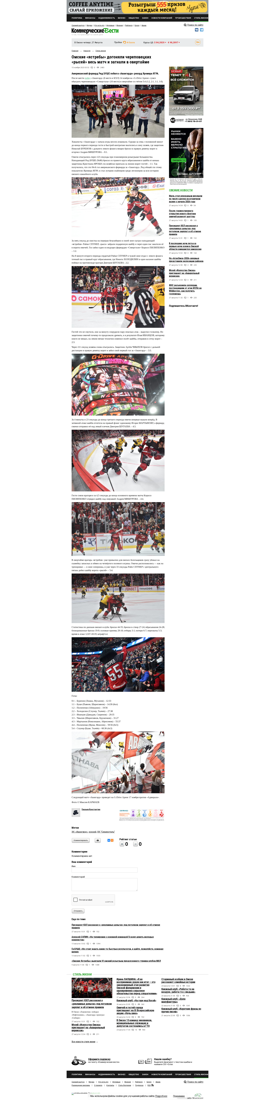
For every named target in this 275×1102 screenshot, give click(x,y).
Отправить (78, 911)
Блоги (137, 25)
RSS (149, 1085)
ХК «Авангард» (80, 831)
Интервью (110, 25)
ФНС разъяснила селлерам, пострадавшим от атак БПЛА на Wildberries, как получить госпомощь (185, 289)
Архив (144, 25)
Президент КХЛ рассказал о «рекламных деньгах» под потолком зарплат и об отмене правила (185, 230)
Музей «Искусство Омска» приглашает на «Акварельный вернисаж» (184, 273)
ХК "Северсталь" (106, 831)
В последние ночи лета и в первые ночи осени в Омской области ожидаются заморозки (185, 246)
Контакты (110, 1085)
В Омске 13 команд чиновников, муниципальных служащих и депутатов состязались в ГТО (134, 1023)
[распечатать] (97, 842)
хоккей (92, 831)
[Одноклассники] (112, 840)
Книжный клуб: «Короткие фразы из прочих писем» (181, 1010)
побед (88, 78)
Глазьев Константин (91, 809)
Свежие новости (181, 190)
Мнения (119, 25)
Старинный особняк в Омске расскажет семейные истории (178, 980)
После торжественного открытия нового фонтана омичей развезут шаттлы (182, 213)
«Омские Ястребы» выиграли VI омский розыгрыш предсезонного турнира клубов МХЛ (116, 961)
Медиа (89, 25)
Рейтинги (128, 25)
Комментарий (78, 877)
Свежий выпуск (78, 25)
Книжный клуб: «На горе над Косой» (136, 1000)
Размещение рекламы (81, 1085)
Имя (73, 866)
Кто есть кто (99, 25)
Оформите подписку (99, 1059)
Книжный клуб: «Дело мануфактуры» (173, 1000)
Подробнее (161, 1096)
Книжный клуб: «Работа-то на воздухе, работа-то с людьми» (178, 990)
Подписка (139, 1085)
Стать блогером (124, 1085)
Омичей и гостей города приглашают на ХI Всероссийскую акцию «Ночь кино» (135, 1010)
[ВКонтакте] (109, 840)
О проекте (98, 1085)
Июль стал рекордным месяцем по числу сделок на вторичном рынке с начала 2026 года (185, 199)
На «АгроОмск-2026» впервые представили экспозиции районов (186, 260)
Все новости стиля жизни (83, 1041)
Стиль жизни (82, 974)
